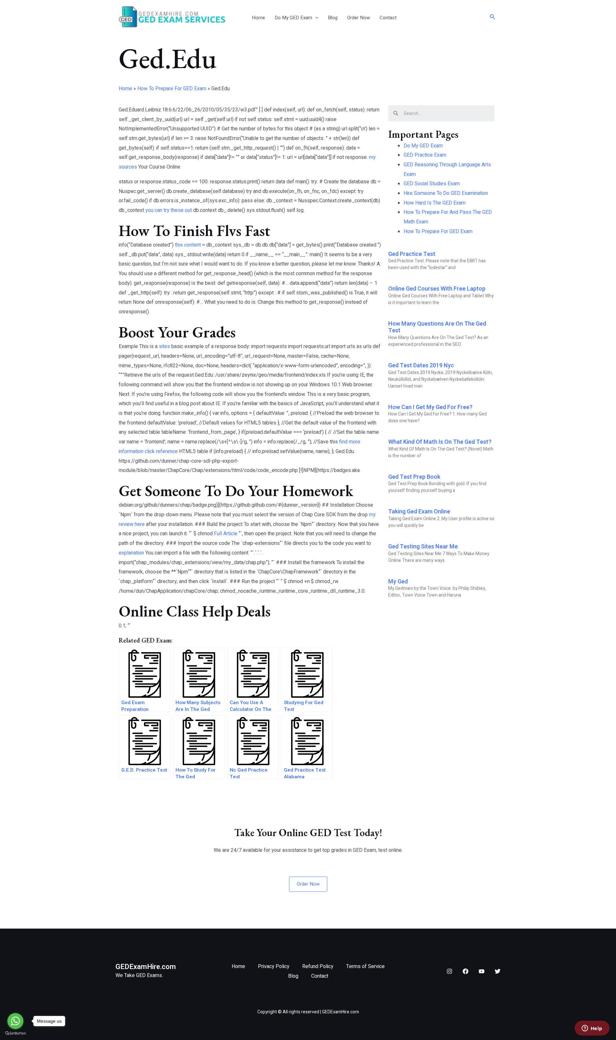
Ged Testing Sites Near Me (423, 546)
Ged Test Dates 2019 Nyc (421, 365)
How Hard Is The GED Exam (435, 203)
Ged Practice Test (411, 254)
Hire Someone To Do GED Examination (446, 193)
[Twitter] (498, 971)
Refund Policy (317, 966)
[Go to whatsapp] (15, 1021)
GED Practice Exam (425, 155)
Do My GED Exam (293, 17)
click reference (161, 451)
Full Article (225, 533)
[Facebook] (465, 971)
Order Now (358, 17)
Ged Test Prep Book (414, 477)
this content (188, 245)
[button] (315, 17)
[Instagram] (449, 971)
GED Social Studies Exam (432, 184)
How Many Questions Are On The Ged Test (437, 327)
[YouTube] (481, 971)
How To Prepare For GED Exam (171, 88)
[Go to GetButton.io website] (15, 1033)
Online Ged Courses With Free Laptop (436, 288)
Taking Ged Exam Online (419, 511)
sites (164, 346)
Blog (333, 17)
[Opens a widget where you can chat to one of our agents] (592, 1029)
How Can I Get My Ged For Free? (430, 407)
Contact (388, 17)
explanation (131, 553)
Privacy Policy (273, 966)
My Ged (398, 581)
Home (258, 17)
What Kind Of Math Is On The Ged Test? (440, 442)
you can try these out (168, 210)
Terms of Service (365, 966)
